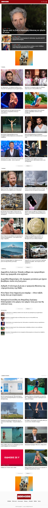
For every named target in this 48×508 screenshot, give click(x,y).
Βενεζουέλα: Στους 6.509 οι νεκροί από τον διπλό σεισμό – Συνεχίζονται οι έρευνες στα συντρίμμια (11, 213)
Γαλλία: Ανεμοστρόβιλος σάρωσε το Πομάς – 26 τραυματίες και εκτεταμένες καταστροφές (36, 189)
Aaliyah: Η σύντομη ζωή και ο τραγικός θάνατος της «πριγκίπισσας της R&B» (23, 287)
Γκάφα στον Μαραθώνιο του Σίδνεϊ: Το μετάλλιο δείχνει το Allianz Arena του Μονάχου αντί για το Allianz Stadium (34, 237)
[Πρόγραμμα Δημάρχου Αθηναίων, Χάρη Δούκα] (36, 435)
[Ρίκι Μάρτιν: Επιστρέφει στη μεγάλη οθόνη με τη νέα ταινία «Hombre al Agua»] (36, 410)
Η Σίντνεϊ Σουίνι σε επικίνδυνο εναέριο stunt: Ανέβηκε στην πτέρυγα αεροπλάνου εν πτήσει (28, 46)
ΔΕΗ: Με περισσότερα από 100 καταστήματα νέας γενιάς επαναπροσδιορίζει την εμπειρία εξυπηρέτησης (12, 397)
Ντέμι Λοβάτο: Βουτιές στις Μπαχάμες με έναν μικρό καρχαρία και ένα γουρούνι (12, 445)
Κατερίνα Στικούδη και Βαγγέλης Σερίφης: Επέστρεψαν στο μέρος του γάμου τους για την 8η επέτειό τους (22, 301)
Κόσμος (4, 186)
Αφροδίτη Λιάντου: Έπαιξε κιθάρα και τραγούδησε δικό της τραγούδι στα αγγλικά (23, 273)
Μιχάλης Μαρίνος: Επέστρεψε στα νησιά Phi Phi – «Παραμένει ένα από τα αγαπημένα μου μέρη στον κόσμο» (35, 397)
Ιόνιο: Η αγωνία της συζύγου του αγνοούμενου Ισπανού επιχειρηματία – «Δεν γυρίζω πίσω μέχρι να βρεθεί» (12, 237)
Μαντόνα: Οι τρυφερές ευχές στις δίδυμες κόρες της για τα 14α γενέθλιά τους (35, 88)
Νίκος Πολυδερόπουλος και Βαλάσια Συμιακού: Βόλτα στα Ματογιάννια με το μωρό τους (36, 136)
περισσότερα (43, 375)
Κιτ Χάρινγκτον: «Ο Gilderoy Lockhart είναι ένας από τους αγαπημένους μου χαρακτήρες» (12, 88)
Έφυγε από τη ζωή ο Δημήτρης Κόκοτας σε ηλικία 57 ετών (24, 31)
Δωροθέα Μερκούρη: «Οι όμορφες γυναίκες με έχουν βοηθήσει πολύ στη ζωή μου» (24, 280)
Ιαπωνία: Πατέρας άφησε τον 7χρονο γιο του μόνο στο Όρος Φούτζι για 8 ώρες (11, 260)
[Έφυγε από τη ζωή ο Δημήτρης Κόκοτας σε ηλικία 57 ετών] (24, 19)
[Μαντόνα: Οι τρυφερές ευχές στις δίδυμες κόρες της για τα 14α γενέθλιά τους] (36, 77)
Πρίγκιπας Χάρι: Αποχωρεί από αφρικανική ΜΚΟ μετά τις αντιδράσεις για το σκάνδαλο (11, 189)
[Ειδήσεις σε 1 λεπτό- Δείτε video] (12, 457)
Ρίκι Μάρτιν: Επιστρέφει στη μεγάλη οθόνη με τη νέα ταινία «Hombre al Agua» (36, 421)
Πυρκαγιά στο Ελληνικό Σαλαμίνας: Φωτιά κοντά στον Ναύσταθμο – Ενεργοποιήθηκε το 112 (11, 422)
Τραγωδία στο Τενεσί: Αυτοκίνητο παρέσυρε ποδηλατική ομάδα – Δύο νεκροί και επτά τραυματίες (35, 261)
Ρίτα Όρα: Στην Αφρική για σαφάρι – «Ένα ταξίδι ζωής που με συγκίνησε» (21, 294)
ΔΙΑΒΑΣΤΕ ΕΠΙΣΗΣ (5, 375)
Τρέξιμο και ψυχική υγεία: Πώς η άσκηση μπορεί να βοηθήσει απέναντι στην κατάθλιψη (34, 112)
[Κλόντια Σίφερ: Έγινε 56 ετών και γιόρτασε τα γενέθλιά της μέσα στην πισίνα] (36, 457)
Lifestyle (5, 28)
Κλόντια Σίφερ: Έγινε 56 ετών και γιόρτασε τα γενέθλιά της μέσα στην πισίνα (36, 468)
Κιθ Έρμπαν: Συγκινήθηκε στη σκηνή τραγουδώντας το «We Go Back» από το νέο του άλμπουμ (35, 160)
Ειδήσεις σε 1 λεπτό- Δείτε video (8, 467)
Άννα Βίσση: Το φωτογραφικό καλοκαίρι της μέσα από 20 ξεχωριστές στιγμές (29, 38)
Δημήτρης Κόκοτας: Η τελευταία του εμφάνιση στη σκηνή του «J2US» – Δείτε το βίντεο (12, 159)
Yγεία (27, 107)
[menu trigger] (46, 1)
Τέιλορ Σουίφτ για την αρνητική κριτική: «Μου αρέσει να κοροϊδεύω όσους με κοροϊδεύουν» (11, 112)
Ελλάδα (9, 28)
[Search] (44, 1)
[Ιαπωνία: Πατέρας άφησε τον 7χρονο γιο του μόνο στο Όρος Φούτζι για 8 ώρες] (12, 250)
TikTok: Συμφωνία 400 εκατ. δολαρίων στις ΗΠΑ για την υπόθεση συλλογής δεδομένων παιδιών (35, 213)
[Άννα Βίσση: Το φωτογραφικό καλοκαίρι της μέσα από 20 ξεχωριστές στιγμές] (6, 38)
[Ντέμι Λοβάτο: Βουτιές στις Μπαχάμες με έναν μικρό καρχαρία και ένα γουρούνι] (12, 435)
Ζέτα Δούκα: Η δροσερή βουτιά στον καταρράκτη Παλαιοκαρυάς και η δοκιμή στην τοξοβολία (12, 136)
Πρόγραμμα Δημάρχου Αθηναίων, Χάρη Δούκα (36, 444)
